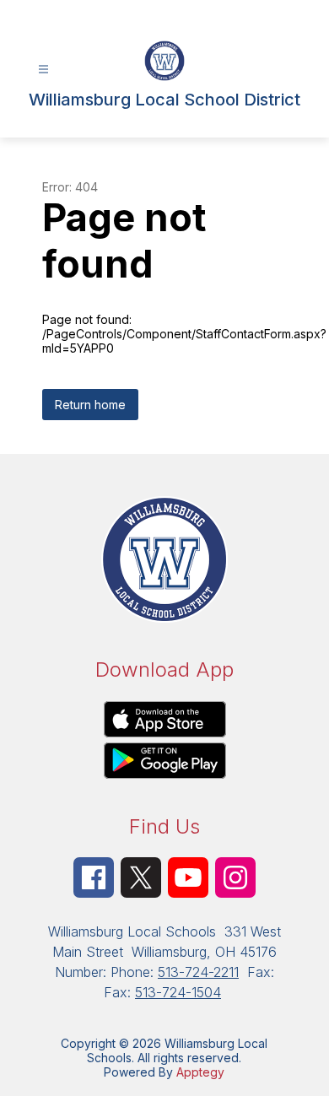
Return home (90, 404)
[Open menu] (43, 69)
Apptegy (200, 1072)
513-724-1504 (178, 992)
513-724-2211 (198, 972)
